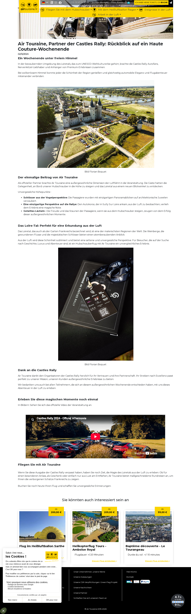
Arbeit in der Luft (108, 14)
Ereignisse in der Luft (157, 9)
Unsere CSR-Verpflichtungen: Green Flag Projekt (95, 582)
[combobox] (45, 2)
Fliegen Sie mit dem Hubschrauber (67, 9)
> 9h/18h (84, 2)
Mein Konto (132, 572)
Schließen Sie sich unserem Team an (90, 598)
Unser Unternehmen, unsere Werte (89, 572)
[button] (117, 2)
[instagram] (56, 3)
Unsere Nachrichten (83, 588)
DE (47, 2)
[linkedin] (52, 3)
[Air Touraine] (29, 8)
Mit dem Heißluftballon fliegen (116, 9)
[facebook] (60, 2)
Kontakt (130, 577)
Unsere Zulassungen (83, 577)
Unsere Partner (80, 593)
